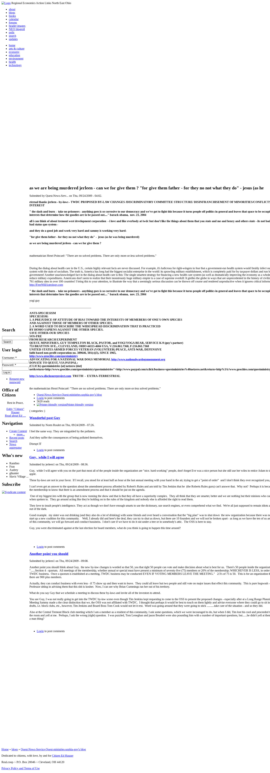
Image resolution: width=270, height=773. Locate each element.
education (14, 55)
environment (16, 58)
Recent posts (16, 437)
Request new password (16, 380)
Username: (9, 357)
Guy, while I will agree (46, 457)
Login (40, 398)
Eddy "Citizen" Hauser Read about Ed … (15, 412)
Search (13, 441)
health (12, 61)
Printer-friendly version (79, 404)
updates (13, 39)
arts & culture (16, 48)
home (12, 45)
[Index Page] (6, 3)
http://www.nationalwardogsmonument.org (138, 359)
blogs (12, 12)
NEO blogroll (17, 29)
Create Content (18, 431)
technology (15, 65)
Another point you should (48, 554)
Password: (9, 364)
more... (21, 434)
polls (11, 32)
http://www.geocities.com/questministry (53, 356)
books (12, 15)
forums (13, 22)
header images (17, 25)
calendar (14, 19)
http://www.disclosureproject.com (50, 375)
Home (5, 749)
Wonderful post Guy (44, 418)
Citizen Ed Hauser (62, 755)
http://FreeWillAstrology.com (46, 284)
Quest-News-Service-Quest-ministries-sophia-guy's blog (69, 394)
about (12, 9)
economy (14, 52)
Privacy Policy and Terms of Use (20, 768)
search (12, 35)
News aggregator (15, 446)
